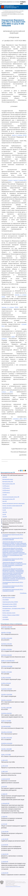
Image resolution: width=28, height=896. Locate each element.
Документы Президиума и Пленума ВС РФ (13, 532)
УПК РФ (4, 516)
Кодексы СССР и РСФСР (8, 595)
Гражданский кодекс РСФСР (10, 601)
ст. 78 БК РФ (4, 794)
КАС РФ (4, 501)
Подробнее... (23, 593)
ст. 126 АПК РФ (4, 854)
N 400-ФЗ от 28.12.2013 (6, 626)
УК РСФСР (5, 617)
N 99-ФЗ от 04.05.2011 (6, 700)
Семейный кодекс (7, 507)
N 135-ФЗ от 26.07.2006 (6, 694)
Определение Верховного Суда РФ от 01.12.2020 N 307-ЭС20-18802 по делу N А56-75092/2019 (13, 14)
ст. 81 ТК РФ (4, 786)
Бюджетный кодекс (7, 479)
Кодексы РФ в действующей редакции (12, 475)
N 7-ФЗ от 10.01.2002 (6, 677)
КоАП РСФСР (5, 610)
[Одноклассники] (24, 470)
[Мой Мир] (25, 470)
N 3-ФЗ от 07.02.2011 (6, 683)
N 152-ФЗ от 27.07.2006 (6, 732)
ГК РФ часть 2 (6, 488)
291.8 (24, 418)
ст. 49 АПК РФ (4, 861)
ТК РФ (4, 510)
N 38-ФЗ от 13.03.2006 (6, 672)
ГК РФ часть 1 (6, 485)
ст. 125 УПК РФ (4, 839)
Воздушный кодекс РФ (8, 483)
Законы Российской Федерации (11, 521)
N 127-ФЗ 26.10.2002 (5, 726)
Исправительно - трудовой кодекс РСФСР (13, 608)
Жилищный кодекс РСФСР (9, 604)
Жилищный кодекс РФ (8, 499)
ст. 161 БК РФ (4, 816)
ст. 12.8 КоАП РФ (5, 803)
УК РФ (4, 514)
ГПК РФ (4, 494)
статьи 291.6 (7, 392)
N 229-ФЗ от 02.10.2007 (6, 743)
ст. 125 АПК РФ (4, 872)
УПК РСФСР (5, 619)
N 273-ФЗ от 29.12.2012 (6, 643)
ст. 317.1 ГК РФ (4, 765)
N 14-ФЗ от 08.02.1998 (6, 707)
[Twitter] (22, 470)
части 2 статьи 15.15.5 (19, 135)
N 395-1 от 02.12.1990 (6, 754)
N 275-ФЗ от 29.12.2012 (6, 655)
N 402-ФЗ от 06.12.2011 (6, 688)
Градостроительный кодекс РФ (10, 496)
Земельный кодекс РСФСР (9, 606)
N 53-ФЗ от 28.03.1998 (6, 749)
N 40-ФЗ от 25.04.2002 (6, 638)
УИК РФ (4, 512)
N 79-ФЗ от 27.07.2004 (6, 649)
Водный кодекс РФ (7, 481)
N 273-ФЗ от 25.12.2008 (6, 666)
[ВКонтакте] (20, 470)
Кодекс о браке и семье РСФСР (10, 615)
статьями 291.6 (17, 418)
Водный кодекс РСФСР (8, 597)
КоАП (13, 336)
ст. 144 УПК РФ (4, 831)
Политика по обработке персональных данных (13, 886)
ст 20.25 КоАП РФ (5, 779)
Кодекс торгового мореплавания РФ (12, 505)
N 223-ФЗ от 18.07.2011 (6, 713)
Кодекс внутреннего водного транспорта (13, 503)
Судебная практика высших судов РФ (12, 519)
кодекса (4, 338)
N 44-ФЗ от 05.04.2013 (6, 737)
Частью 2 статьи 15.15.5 (10, 307)
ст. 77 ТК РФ (4, 824)
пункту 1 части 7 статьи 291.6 (17, 180)
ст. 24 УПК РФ (4, 844)
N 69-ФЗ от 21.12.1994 (6, 632)
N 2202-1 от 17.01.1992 (6, 720)
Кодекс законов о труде (8, 612)
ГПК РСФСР (5, 599)
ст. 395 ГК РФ (4, 771)
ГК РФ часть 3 (6, 490)
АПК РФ (4, 477)
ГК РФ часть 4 (6, 492)
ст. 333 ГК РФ (4, 760)
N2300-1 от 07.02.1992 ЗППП (7, 660)
